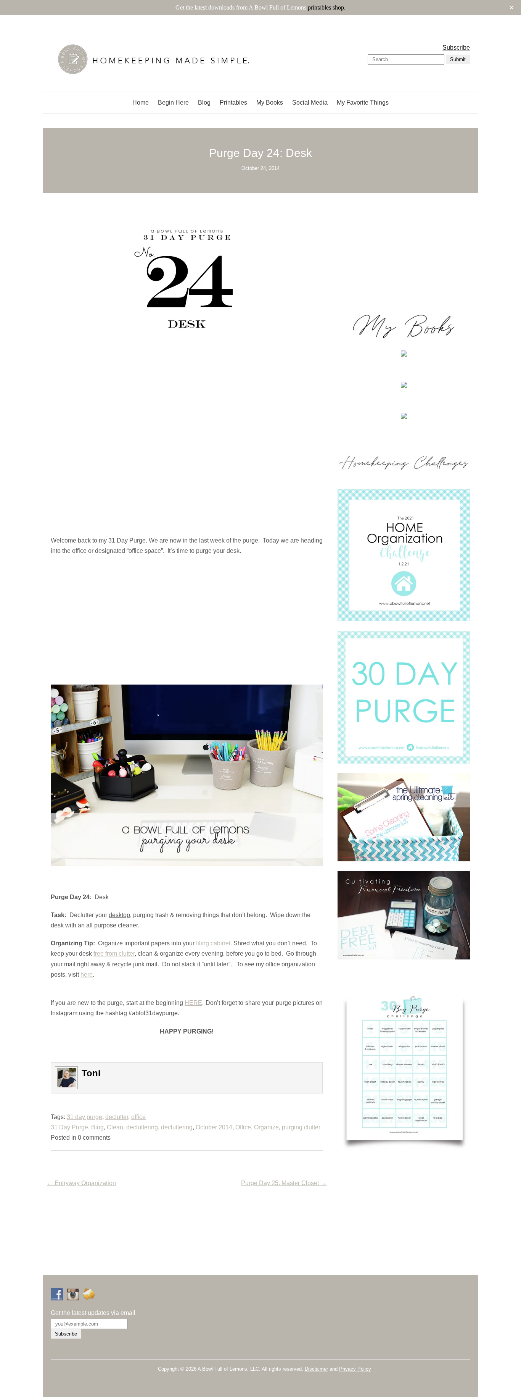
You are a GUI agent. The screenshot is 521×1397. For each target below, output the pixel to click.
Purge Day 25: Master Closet (283, 1183)
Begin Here (173, 102)
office (138, 1117)
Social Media (310, 102)
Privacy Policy (355, 1369)
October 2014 (214, 1127)
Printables (233, 102)
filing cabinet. (214, 943)
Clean (115, 1127)
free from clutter (114, 953)
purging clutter (301, 1127)
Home (140, 102)
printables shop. (327, 7)
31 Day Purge (69, 1127)
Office (243, 1127)
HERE (193, 1003)
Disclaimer (316, 1369)
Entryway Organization (81, 1183)
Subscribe (456, 47)
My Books (269, 102)
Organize (266, 1127)
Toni (91, 1073)
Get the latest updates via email (93, 1313)
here (86, 974)
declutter (116, 1117)
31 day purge (84, 1117)
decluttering (142, 1127)
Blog (204, 102)
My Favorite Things (363, 102)
